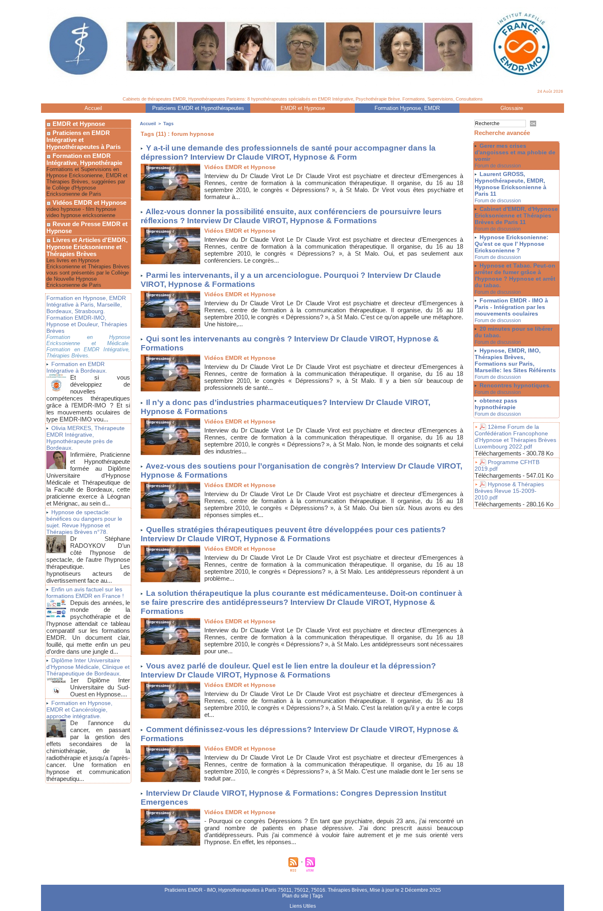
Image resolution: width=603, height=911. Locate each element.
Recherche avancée (502, 132)
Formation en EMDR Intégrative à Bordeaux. (76, 367)
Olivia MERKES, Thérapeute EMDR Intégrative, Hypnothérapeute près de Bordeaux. (85, 438)
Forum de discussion (498, 166)
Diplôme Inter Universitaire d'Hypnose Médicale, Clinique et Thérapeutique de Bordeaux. (88, 667)
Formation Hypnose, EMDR (407, 108)
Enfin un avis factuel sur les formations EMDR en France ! (85, 592)
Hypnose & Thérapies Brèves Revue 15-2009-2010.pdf (509, 491)
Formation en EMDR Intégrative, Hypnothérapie (84, 159)
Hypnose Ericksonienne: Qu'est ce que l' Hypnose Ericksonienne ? (511, 244)
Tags (168, 123)
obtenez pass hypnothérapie (496, 403)
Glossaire (511, 108)
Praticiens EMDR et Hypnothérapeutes (198, 108)
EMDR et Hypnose (303, 108)
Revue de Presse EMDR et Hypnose (87, 227)
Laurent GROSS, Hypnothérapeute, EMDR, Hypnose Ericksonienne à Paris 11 (510, 184)
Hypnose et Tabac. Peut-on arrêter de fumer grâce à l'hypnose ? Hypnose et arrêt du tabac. (515, 275)
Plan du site (295, 896)
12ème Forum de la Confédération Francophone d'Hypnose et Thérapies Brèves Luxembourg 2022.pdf (515, 436)
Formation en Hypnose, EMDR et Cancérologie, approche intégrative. (79, 709)
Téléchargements (498, 453)
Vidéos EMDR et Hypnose (88, 202)
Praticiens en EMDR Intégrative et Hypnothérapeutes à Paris (83, 139)
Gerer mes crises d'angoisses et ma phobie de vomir (515, 152)
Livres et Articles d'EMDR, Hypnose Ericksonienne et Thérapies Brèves (87, 246)
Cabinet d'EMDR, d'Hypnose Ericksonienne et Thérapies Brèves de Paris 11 (516, 215)
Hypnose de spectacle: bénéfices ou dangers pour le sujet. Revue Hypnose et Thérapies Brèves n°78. (84, 522)
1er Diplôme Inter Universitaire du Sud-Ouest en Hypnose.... (100, 687)
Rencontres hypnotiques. (515, 385)
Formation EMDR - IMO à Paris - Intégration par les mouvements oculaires (511, 307)
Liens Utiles (303, 906)
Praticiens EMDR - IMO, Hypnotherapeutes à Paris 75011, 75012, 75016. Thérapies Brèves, (267, 890)
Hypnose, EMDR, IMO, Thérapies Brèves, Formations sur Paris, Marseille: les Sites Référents (515, 360)
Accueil (93, 108)
